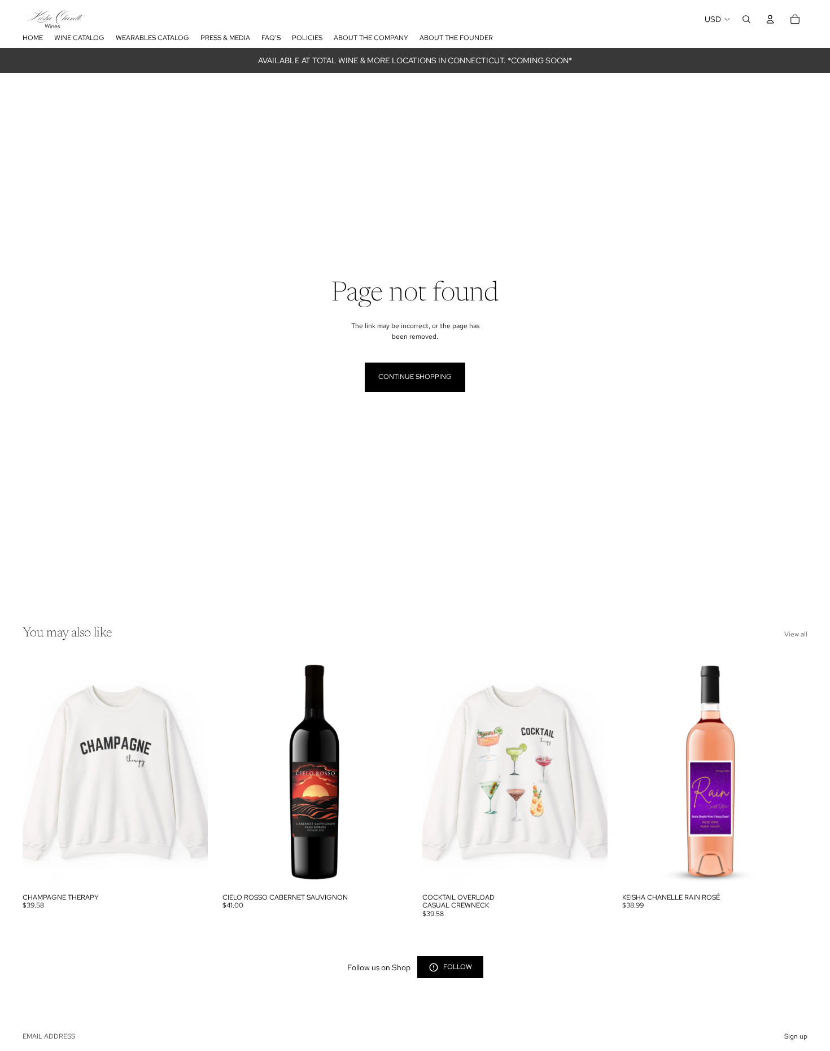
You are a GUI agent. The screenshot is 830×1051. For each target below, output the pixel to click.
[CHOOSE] (190, 870)
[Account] (770, 19)
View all (795, 634)
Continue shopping (415, 376)
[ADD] (390, 870)
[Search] (746, 19)
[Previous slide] (39, 772)
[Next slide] (191, 772)
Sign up (795, 1036)
